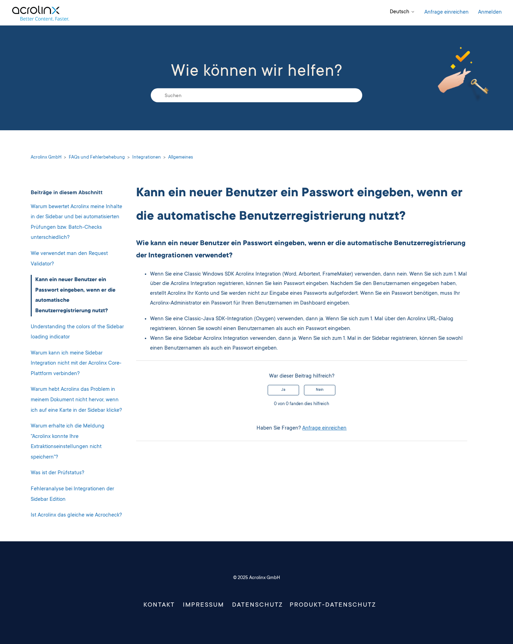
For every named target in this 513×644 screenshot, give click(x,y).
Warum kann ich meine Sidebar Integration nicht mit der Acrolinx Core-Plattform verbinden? (76, 363)
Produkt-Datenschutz (333, 605)
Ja (283, 390)
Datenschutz (257, 605)
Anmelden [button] (490, 12)
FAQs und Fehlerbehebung (97, 157)
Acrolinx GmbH (46, 157)
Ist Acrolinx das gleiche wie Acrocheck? (76, 515)
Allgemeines (180, 157)
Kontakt (159, 605)
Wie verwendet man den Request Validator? (69, 259)
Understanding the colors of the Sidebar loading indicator (77, 332)
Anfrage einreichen (446, 12)
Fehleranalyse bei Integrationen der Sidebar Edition (72, 494)
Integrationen (146, 157)
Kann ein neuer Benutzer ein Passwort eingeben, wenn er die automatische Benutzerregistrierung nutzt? (75, 295)
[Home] (40, 13)
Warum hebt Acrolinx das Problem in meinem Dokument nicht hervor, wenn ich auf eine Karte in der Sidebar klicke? (76, 400)
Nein (320, 390)
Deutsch (400, 12)
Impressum (203, 605)
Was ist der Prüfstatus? (57, 473)
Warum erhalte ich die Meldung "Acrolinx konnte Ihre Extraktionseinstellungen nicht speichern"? (67, 441)
